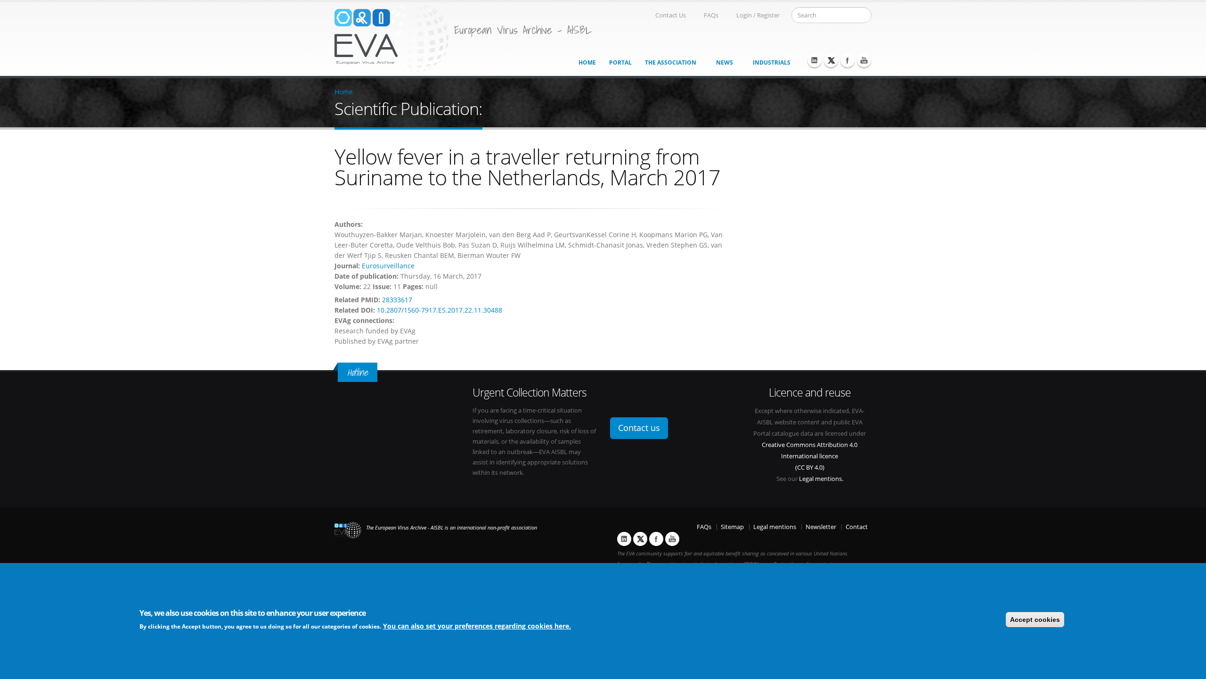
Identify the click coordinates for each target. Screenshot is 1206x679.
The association (670, 62)
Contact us (639, 427)
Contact (857, 527)
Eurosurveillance (388, 265)
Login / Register (758, 15)
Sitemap (732, 527)
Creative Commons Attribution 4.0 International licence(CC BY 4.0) (809, 456)
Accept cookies (1035, 619)
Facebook (847, 60)
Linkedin (814, 60)
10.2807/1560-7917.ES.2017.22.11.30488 (439, 310)
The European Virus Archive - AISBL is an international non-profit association (451, 527)
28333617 (397, 299)
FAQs (711, 15)
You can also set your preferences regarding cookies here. (477, 625)
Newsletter (821, 527)
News (724, 62)
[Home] (391, 37)
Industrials (771, 62)
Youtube (864, 60)
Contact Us (670, 15)
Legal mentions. (821, 479)
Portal (620, 62)
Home (587, 62)
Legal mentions (774, 527)
